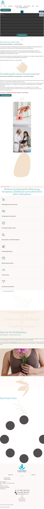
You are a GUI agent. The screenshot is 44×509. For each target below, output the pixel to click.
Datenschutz (10, 474)
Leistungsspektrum (22, 498)
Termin (41, 13)
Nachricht (41, 15)
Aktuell (22, 497)
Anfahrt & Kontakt (22, 500)
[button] (22, 8)
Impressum (33, 474)
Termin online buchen (5, 95)
